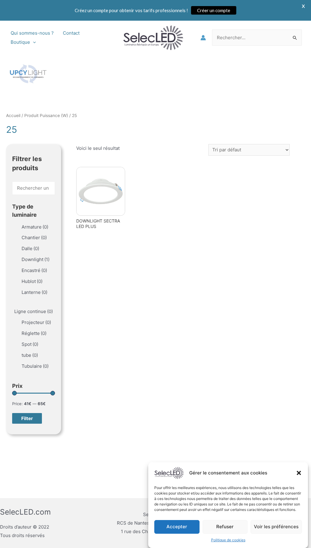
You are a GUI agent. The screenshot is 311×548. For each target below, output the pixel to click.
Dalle (30, 248)
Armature (35, 227)
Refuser (225, 526)
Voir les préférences (276, 526)
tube (30, 355)
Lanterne (34, 292)
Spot (30, 344)
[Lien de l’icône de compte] (203, 37)
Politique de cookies (228, 540)
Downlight (36, 259)
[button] (299, 473)
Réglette (34, 333)
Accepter (176, 526)
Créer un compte (213, 10)
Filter (27, 418)
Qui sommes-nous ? (32, 33)
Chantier (34, 237)
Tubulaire (35, 366)
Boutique (20, 42)
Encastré (34, 270)
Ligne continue (33, 311)
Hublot (32, 281)
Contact (71, 33)
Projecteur (36, 322)
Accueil (13, 115)
